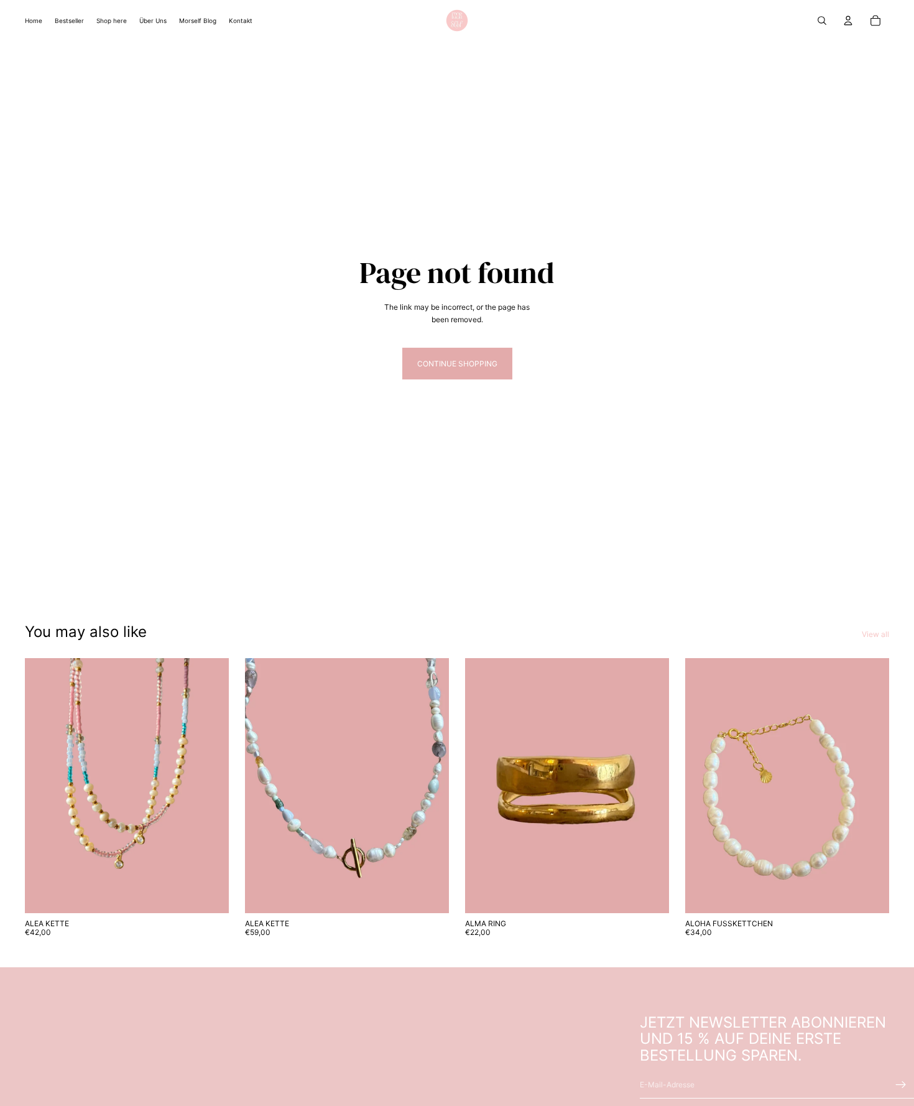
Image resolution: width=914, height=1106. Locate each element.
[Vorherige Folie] (43, 785)
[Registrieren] (901, 1084)
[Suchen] (822, 20)
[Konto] (848, 20)
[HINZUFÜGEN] (209, 894)
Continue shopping (457, 363)
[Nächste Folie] (210, 785)
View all (875, 634)
